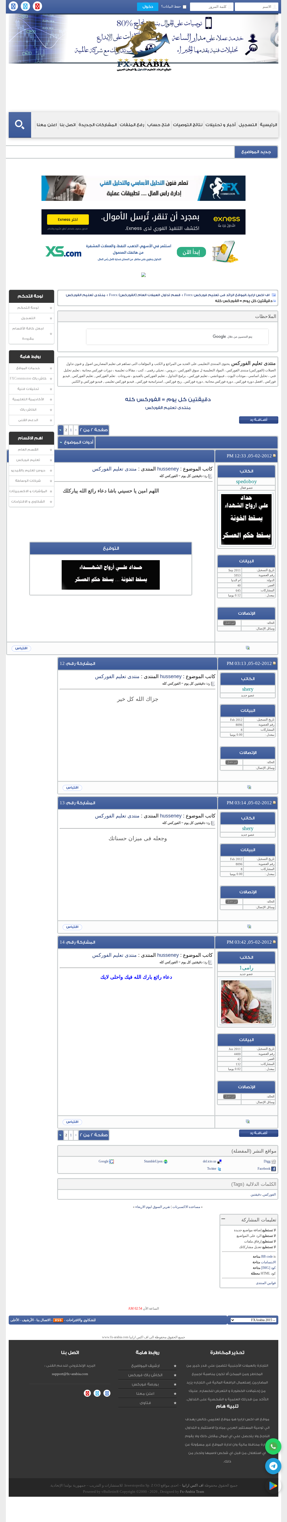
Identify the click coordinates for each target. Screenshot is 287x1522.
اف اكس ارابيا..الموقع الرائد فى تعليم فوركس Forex (227, 295)
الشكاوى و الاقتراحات (28, 501)
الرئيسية (268, 124)
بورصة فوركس (145, 1384)
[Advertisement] (111, 529)
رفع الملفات (132, 124)
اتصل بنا (67, 124)
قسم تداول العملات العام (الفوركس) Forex (144, 295)
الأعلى (14, 1320)
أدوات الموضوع (78, 442)
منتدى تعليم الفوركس (85, 295)
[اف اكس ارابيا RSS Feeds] (58, 1320)
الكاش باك (28, 410)
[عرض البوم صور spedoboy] (248, 648)
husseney (168, 469)
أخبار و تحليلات (220, 124)
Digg (267, 1161)
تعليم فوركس (28, 460)
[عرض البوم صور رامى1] (248, 1122)
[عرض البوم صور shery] (249, 787)
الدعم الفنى (28, 420)
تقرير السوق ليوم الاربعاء (152, 1207)
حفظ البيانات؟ (171, 6)
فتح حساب (158, 124)
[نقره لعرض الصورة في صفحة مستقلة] (111, 575)
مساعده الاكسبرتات (186, 1207)
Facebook (264, 1169)
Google (103, 1161)
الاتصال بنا (43, 1320)
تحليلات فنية (28, 389)
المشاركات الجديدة (97, 124)
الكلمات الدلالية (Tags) (253, 1184)
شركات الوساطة (28, 481)
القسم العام (28, 449)
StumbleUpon (153, 1161)
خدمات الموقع (28, 368)
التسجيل (248, 124)
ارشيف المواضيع (145, 1366)
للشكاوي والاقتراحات (81, 1320)
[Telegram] (273, 1466)
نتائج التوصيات (187, 124)
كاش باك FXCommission (28, 378)
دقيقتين (256, 1194)
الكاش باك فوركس (145, 1375)
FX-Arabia (143, 46)
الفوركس (269, 1194)
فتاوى (145, 1403)
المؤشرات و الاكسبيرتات (28, 491)
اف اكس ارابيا (192, 1485)
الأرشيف (28, 1320)
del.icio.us (209, 1161)
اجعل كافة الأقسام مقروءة (28, 333)
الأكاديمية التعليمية (28, 399)
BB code (267, 1257)
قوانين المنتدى (266, 1283)
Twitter (211, 1169)
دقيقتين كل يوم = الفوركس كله (168, 399)
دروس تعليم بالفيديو (28, 470)
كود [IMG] (268, 1268)
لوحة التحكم (28, 308)
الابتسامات (268, 1262)
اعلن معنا (47, 124)
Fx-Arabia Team (192, 1491)
